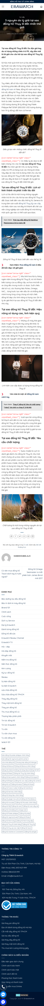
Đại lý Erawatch (8, 625)
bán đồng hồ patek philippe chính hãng (15, 755)
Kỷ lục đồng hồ (8, 673)
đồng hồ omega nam (19, 810)
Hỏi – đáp (6, 647)
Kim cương (6, 668)
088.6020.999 (14, 872)
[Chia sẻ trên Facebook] (16, 536)
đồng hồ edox (17, 784)
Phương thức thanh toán (12, 978)
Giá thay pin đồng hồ (10, 923)
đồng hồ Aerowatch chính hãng (13, 777)
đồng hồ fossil (28, 784)
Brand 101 (6, 607)
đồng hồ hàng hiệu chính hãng (12, 795)
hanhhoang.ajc (31, 33)
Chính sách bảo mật (10, 970)
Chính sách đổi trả (9, 974)
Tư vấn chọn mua (9, 733)
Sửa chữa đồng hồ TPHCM (13, 694)
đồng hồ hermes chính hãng (11, 792)
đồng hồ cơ (6, 784)
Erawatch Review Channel (13, 638)
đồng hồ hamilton (26, 788)
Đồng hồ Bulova (7, 766)
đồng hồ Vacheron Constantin (12, 832)
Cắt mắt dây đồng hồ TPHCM (14, 931)
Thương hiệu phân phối (11, 716)
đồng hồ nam (17, 806)
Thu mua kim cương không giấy (15, 948)
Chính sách (6, 612)
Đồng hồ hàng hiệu (21, 770)
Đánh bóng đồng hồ (10, 629)
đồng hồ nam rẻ (8, 89)
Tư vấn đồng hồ (8, 738)
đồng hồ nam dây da (31, 806)
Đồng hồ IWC (34, 770)
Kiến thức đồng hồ (9, 664)
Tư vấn (22, 17)
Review (5, 677)
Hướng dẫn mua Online (12, 986)
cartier (25, 759)
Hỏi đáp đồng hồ (9, 651)
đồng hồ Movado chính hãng (26, 802)
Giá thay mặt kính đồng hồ (13, 944)
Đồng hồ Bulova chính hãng (25, 766)
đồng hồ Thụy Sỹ (29, 824)
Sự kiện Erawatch (9, 686)
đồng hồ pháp (25, 813)
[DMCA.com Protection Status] (22, 995)
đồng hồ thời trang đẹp (25, 821)
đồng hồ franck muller (9, 788)
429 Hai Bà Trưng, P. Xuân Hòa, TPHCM (19, 897)
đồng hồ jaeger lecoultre (11, 799)
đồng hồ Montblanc (28, 799)
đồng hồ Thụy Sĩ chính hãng (11, 824)
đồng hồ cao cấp (21, 781)
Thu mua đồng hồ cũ (10, 712)
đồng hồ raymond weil (10, 817)
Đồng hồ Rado (7, 773)
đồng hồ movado (8, 802)
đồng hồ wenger (31, 832)
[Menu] (3, 6)
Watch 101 (6, 742)
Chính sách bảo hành (11, 965)
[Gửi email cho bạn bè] (24, 536)
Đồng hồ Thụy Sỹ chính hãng (24, 773)
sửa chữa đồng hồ (9, 690)
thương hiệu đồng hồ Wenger (27, 762)
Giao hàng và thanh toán (12, 982)
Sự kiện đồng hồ (8, 681)
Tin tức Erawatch (9, 725)
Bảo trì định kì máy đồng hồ (13, 603)
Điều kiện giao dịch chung (12, 961)
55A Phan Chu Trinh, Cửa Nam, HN (17, 893)
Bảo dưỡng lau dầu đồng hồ (14, 599)
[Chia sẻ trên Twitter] (20, 536)
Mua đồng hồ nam (28, 265)
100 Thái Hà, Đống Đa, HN (13, 889)
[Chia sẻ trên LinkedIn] (33, 536)
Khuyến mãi (7, 655)
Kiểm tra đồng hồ (9, 660)
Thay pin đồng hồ (9, 707)
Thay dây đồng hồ (9, 699)
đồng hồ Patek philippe (10, 813)
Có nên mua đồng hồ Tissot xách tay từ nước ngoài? (11, 574)
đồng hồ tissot (26, 828)
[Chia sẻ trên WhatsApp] (11, 536)
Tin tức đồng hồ (8, 720)
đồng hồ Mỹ (6, 806)
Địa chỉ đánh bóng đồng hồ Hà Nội (17, 927)
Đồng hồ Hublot (7, 770)
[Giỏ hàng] (41, 6)
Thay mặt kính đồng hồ (12, 703)
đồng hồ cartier (34, 781)
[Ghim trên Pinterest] (28, 536)
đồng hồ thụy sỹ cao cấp (10, 828)
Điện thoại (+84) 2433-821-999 (14, 868)
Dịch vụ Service (8, 620)
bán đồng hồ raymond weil (11, 759)
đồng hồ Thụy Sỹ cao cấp (30, 203)
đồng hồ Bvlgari (7, 781)
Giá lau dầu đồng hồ (10, 936)
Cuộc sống (6, 616)
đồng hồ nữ (6, 810)
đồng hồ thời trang (8, 821)
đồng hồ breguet (32, 777)
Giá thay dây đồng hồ (11, 940)
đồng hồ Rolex (25, 817)
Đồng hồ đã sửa (8, 633)
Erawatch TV (7, 642)
